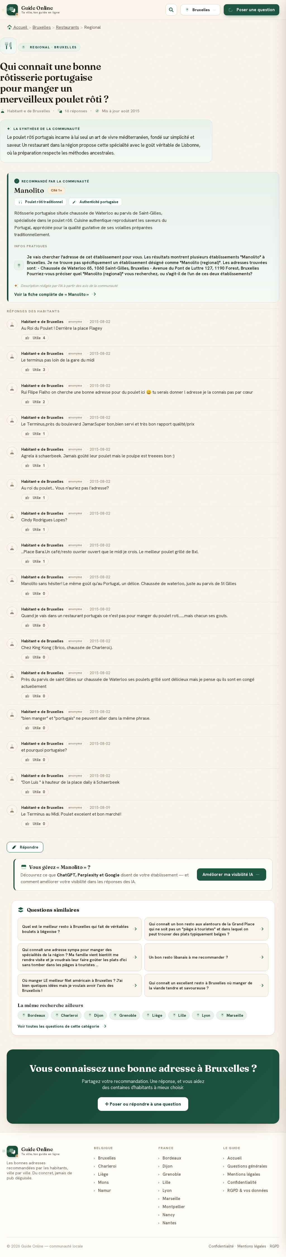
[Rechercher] (171, 10)
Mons (101, 1182)
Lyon (206, 1015)
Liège (157, 1015)
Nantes (167, 1222)
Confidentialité (239, 1182)
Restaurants (67, 27)
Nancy (166, 1214)
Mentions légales (241, 1174)
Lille (182, 1015)
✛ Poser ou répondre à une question (143, 1104)
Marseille (235, 1015)
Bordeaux (36, 1015)
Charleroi (69, 1015)
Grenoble (127, 1015)
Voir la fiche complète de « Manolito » (51, 294)
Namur (102, 1190)
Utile (39, 338)
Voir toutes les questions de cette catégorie (59, 1026)
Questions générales (245, 1166)
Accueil (20, 27)
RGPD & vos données (245, 1190)
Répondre (29, 847)
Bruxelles (41, 27)
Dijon (98, 1015)
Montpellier (171, 1206)
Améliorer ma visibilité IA (227, 874)
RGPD (274, 1246)
